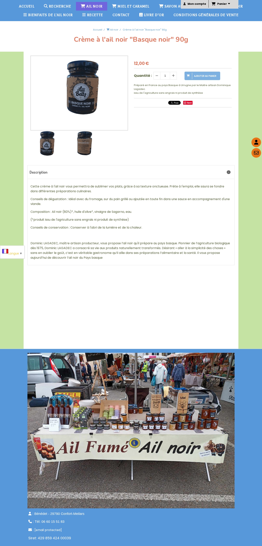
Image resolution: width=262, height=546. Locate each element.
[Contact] (256, 153)
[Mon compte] (256, 142)
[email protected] (48, 530)
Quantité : (143, 75)
